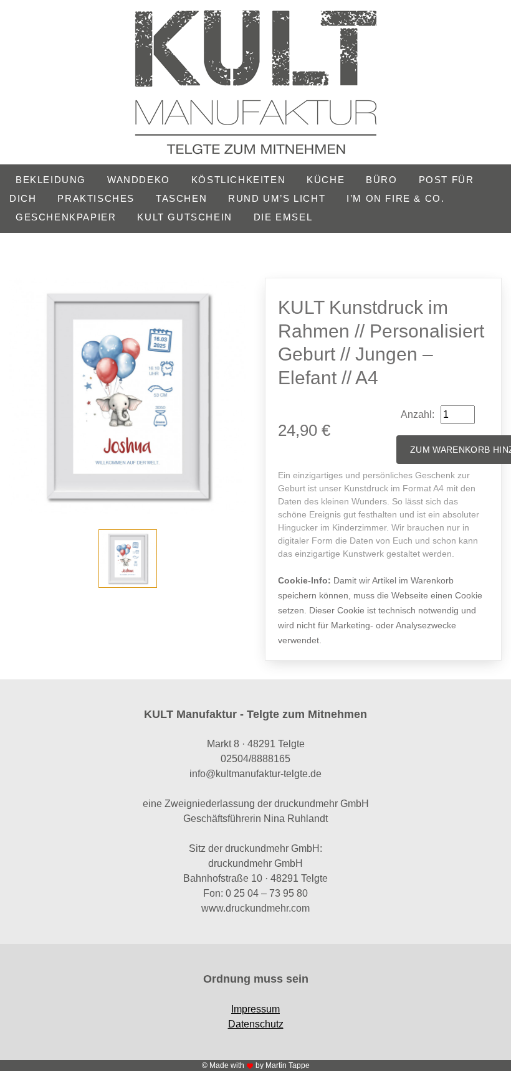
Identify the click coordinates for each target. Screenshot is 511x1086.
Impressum (255, 1009)
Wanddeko (138, 179)
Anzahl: (417, 414)
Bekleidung (51, 179)
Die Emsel (283, 217)
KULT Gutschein (184, 217)
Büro (381, 179)
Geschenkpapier (66, 217)
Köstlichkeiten (238, 179)
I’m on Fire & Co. (395, 198)
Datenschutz (256, 1024)
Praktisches (96, 198)
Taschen (181, 198)
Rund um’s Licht (276, 198)
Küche (326, 179)
